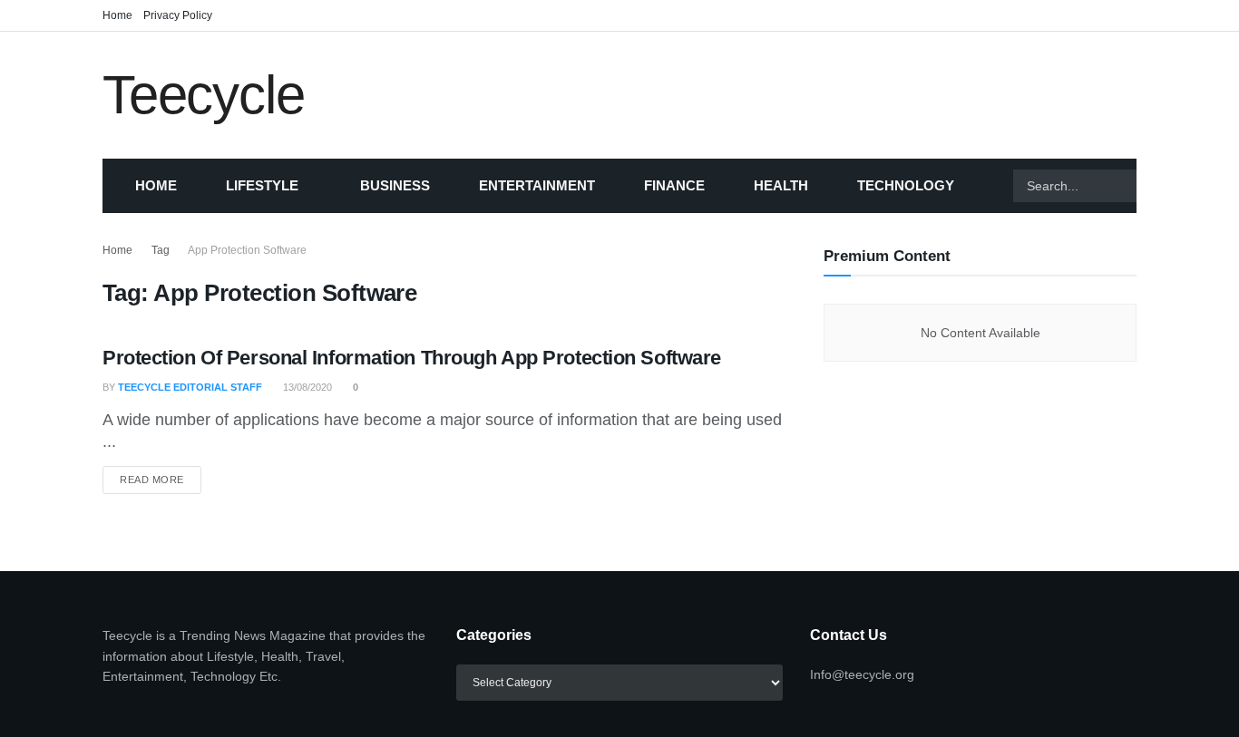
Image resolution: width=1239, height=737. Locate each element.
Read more (160, 479)
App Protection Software (247, 250)
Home (117, 15)
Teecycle (203, 95)
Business (395, 185)
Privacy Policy (177, 15)
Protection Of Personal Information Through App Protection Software (411, 357)
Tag (160, 250)
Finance (674, 185)
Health (781, 185)
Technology (905, 185)
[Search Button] (1159, 186)
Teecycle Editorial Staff (190, 387)
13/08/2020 (306, 387)
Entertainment (537, 185)
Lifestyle (262, 185)
